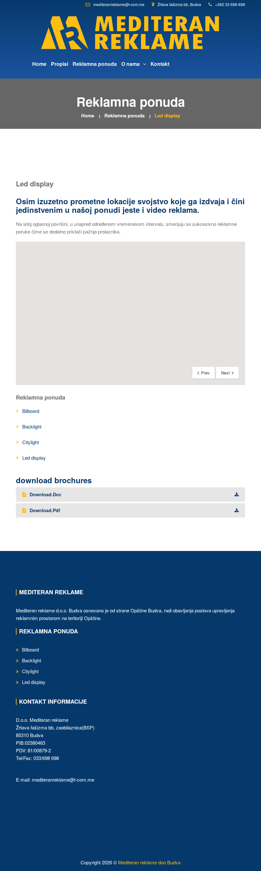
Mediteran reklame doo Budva (149, 862)
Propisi (59, 63)
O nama (131, 63)
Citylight (30, 442)
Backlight (31, 426)
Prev (205, 373)
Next (225, 373)
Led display (167, 115)
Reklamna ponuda (95, 63)
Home (39, 63)
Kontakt (160, 63)
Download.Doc (45, 494)
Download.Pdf (45, 510)
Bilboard (30, 411)
